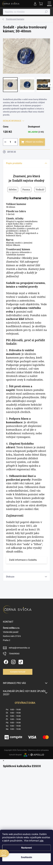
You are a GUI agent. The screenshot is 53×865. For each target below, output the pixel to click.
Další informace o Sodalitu (23, 559)
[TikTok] (20, 661)
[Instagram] (12, 661)
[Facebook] (5, 661)
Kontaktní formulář (17, 672)
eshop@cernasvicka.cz (19, 648)
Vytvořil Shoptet (15, 755)
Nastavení (26, 847)
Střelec (13, 189)
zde (41, 840)
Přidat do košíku (34, 142)
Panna (26, 189)
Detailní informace (12, 121)
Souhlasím (26, 857)
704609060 (14, 653)
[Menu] (49, 3)
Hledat (46, 12)
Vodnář (40, 189)
